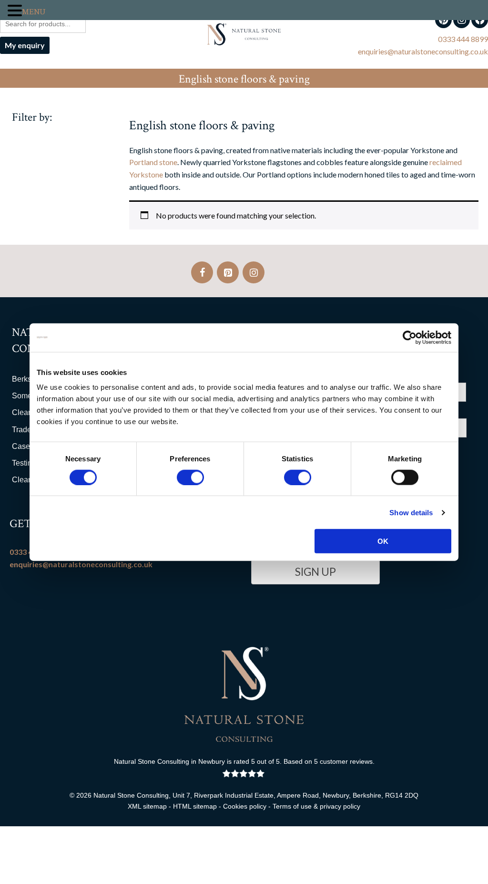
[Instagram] (253, 272)
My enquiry (25, 45)
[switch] (190, 477)
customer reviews (346, 761)
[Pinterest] (228, 272)
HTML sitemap (195, 806)
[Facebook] (202, 272)
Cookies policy (244, 806)
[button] (15, 11)
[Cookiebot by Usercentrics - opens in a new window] (409, 337)
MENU (33, 12)
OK (382, 541)
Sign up (315, 571)
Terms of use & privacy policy (316, 806)
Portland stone (153, 161)
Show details (411, 512)
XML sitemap (147, 806)
